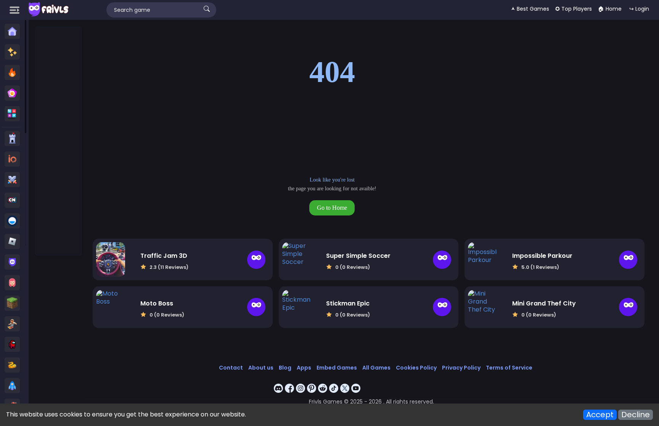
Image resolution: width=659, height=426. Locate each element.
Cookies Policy (416, 367)
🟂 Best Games (530, 9)
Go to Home (332, 207)
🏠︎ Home (610, 9)
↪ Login (639, 9)
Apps (304, 367)
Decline (635, 415)
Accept (600, 415)
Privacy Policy (461, 367)
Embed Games (337, 367)
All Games (376, 367)
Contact (231, 367)
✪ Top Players (573, 9)
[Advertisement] (58, 141)
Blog (285, 367)
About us (260, 367)
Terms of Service (509, 367)
